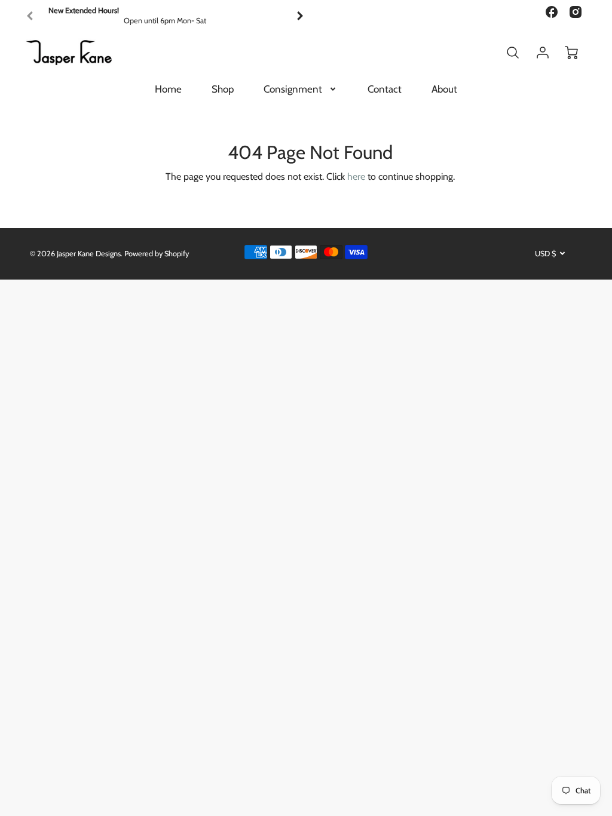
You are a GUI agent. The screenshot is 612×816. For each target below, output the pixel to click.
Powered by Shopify (156, 253)
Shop (223, 89)
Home (168, 89)
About (444, 89)
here (356, 176)
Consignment (293, 89)
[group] (164, 16)
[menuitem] (168, 89)
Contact (385, 89)
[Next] (299, 16)
